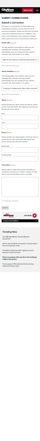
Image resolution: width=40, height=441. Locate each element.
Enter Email (5, 146)
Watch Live (28, 10)
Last (3, 122)
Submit (4, 208)
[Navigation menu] (37, 10)
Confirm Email (6, 155)
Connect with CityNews (10, 221)
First (3, 114)
